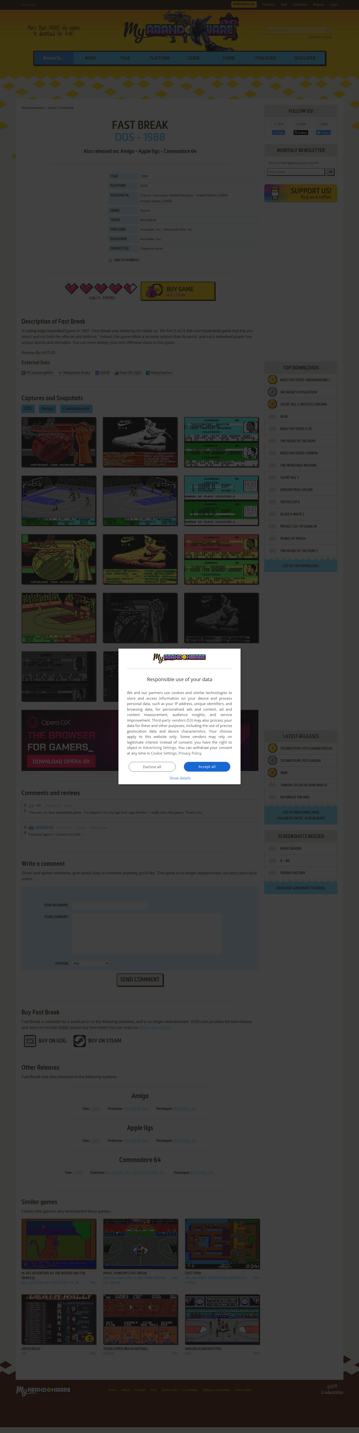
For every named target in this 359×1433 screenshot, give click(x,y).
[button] (180, 778)
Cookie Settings (164, 753)
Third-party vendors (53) (172, 720)
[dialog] (179, 716)
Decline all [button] (152, 766)
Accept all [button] (207, 766)
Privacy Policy (190, 753)
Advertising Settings (159, 747)
